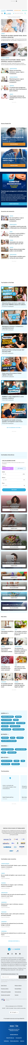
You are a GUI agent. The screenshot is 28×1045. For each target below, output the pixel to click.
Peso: (3, 483)
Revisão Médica (18, 988)
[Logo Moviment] (11, 851)
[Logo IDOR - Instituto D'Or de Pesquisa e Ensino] (22, 839)
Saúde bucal (15, 764)
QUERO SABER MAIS (14, 203)
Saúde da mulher (15, 726)
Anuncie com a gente (5, 995)
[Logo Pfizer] (13, 843)
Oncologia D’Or (19, 1037)
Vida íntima (5, 726)
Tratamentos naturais (8, 723)
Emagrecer (5, 737)
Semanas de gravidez (7, 749)
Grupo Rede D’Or (20, 1018)
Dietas (12, 737)
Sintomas (18, 716)
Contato (16, 995)
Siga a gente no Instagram (12, 953)
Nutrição (4, 734)
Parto (3, 752)
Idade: (3, 472)
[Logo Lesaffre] (17, 851)
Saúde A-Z (4, 713)
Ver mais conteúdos (13, 941)
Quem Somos (4, 985)
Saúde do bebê (20, 723)
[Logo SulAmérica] (6, 843)
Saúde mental (5, 764)
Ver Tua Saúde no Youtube (13, 427)
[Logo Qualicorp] (16, 839)
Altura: (3, 477)
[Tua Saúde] (7, 13)
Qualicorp (22, 1041)
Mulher (8, 468)
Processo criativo (4, 988)
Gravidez (4, 746)
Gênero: (4, 466)
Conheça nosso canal (8, 953)
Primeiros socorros (18, 729)
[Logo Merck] (7, 847)
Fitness (16, 760)
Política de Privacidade (6, 991)
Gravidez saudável (21, 749)
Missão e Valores (18, 985)
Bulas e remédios (6, 719)
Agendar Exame (17, 10)
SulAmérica (6, 1041)
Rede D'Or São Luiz (10, 1037)
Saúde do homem (6, 729)
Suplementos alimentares (9, 740)
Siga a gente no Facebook (16, 953)
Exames (16, 719)
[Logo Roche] (15, 847)
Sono (23, 760)
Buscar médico (10, 10)
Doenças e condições (7, 716)
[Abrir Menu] (2, 13)
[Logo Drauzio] (23, 843)
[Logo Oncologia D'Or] (7, 839)
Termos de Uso (18, 991)
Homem (21, 468)
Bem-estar (4, 757)
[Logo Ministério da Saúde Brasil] (17, 843)
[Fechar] (16, 1)
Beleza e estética (6, 760)
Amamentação (11, 752)
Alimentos (20, 737)
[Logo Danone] (21, 847)
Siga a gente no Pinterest (20, 953)
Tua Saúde (3, 10)
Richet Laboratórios (14, 1041)
